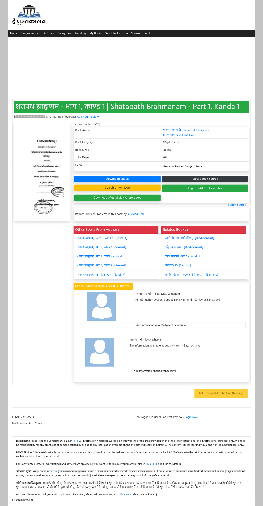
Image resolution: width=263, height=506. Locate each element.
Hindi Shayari (132, 33)
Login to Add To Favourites (205, 188)
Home (14, 33)
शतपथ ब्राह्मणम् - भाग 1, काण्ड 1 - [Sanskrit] (101, 275)
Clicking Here (136, 214)
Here (75, 441)
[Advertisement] (131, 66)
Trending (80, 33)
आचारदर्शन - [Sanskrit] (178, 265)
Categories (64, 33)
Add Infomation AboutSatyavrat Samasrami (161, 325)
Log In (147, 33)
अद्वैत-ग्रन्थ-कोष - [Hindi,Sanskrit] (184, 247)
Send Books (112, 33)
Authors (49, 33)
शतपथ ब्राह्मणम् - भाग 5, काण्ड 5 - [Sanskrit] (101, 256)
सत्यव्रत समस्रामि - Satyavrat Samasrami (186, 130)
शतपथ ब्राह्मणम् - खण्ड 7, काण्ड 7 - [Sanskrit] (102, 238)
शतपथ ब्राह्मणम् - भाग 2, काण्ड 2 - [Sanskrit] (101, 247)
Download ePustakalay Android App (117, 197)
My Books (95, 33)
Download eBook (117, 178)
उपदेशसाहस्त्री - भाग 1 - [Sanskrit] (183, 256)
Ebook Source (237, 204)
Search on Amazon (117, 187)
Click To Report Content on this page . (221, 393)
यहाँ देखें (53, 471)
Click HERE (151, 464)
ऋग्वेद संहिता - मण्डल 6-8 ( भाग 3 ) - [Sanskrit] (191, 275)
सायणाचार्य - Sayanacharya (178, 135)
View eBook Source (205, 178)
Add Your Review (88, 117)
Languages (27, 33)
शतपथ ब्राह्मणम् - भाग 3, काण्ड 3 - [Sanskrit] (101, 265)
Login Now (191, 417)
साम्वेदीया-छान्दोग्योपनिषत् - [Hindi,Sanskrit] (189, 238)
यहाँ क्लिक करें (124, 495)
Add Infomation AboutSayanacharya (155, 371)
